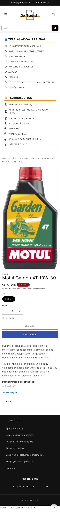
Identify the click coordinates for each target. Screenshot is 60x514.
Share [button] (9, 401)
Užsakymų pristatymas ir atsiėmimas (25, 455)
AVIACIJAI (13, 72)
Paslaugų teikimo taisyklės (19, 441)
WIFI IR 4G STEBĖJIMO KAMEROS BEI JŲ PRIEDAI (28, 111)
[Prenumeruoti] (46, 486)
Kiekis (5, 305)
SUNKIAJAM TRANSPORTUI (21, 61)
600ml (10, 300)
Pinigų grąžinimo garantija (19, 461)
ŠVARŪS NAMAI (16, 87)
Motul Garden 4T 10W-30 (22, 507)
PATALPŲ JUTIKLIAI (17, 134)
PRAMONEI (13, 77)
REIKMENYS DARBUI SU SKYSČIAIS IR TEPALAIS (31, 82)
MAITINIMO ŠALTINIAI (18, 123)
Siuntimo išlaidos (15, 288)
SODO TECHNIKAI (16, 56)
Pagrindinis (7, 158)
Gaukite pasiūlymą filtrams (19, 435)
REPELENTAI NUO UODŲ (20, 104)
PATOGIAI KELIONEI (17, 144)
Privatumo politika (15, 448)
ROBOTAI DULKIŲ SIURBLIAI (21, 118)
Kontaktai (10, 468)
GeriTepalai (34, 500)
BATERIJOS (13, 128)
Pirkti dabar (30, 334)
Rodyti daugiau (10, 393)
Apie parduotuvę (14, 428)
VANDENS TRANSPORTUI (20, 67)
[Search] (55, 28)
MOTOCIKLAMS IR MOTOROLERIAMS (26, 51)
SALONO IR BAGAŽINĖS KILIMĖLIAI (25, 139)
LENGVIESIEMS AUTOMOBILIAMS (24, 46)
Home (3, 507)
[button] (6, 14)
